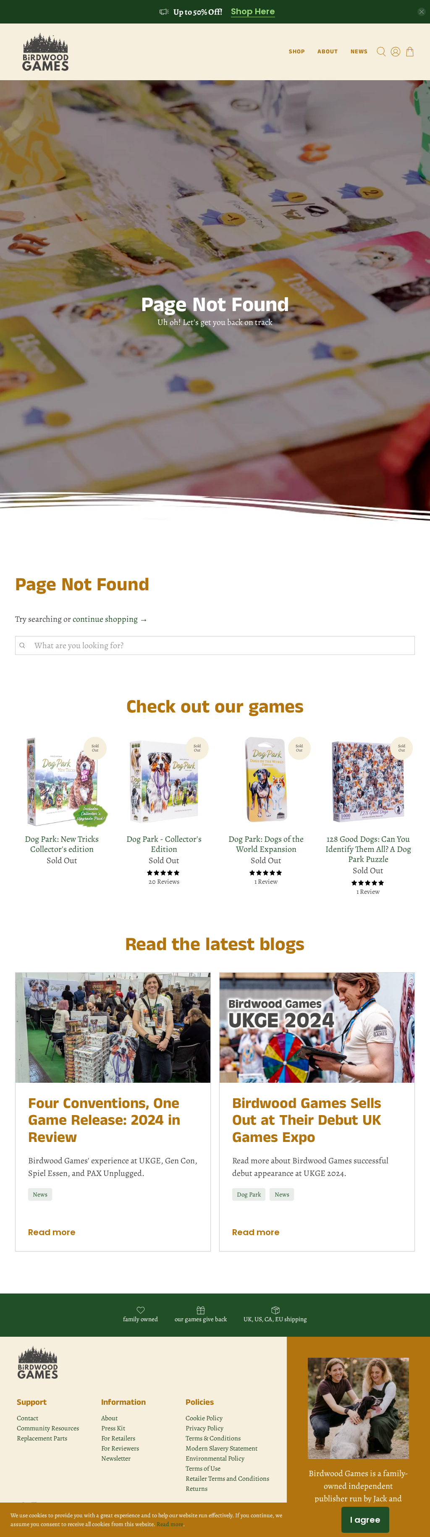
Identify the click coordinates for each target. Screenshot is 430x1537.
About (327, 51)
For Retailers (118, 1438)
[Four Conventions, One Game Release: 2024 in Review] (113, 1027)
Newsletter (116, 1458)
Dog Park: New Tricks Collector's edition (62, 843)
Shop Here (253, 11)
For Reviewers (120, 1448)
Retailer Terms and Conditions (227, 1478)
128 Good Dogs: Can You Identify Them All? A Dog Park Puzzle (368, 848)
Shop (297, 51)
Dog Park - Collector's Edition (164, 843)
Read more (52, 1232)
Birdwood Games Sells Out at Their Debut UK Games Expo (306, 1120)
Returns (196, 1488)
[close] (421, 12)
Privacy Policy (204, 1428)
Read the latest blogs (214, 945)
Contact (27, 1418)
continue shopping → (110, 619)
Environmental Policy (215, 1458)
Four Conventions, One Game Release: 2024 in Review (104, 1120)
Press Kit (113, 1428)
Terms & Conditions (213, 1438)
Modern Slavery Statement (221, 1448)
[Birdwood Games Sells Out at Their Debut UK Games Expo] (317, 1027)
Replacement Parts (42, 1438)
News (359, 51)
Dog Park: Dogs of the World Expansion (266, 843)
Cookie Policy (204, 1418)
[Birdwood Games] (45, 52)
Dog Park (249, 1194)
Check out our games (215, 707)
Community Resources (48, 1428)
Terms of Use (203, 1468)
